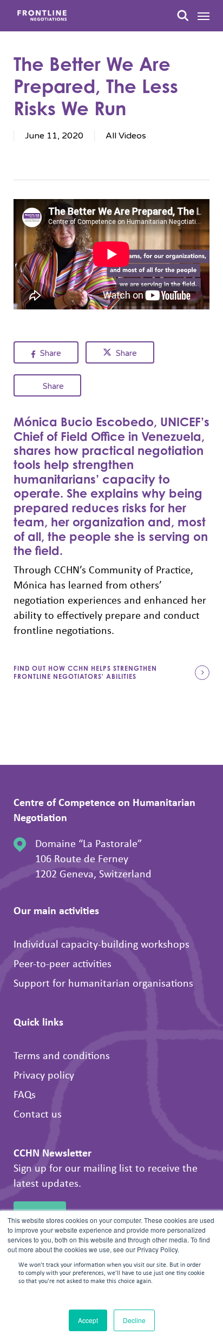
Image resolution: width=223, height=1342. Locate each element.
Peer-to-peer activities (63, 963)
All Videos (126, 135)
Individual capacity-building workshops (101, 943)
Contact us (38, 1113)
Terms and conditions (62, 1055)
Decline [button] (134, 1320)
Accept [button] (88, 1320)
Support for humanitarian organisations (103, 982)
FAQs (25, 1094)
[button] (203, 15)
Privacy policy (44, 1074)
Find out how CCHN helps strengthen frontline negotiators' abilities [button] (85, 672)
